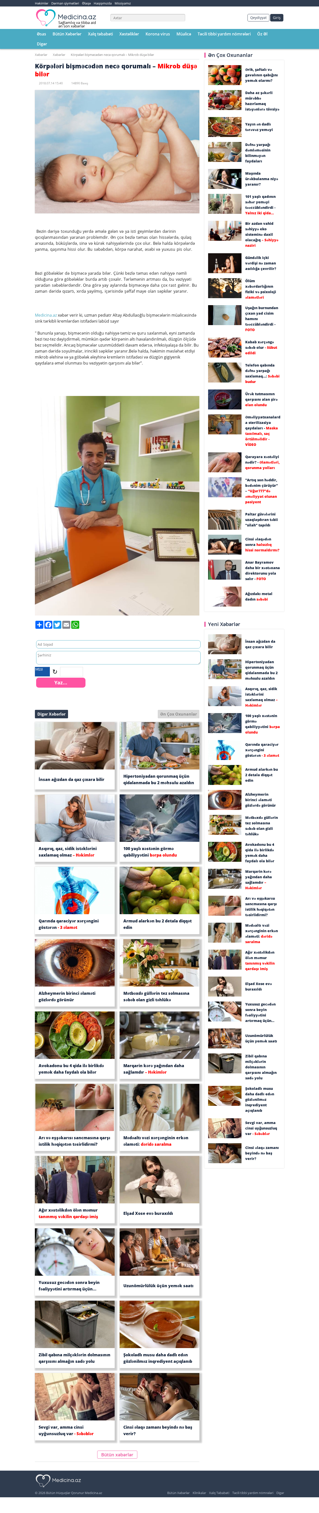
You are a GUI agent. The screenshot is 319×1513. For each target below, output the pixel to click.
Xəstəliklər (129, 34)
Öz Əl (262, 34)
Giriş (277, 17)
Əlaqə (86, 3)
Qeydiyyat (258, 17)
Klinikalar (199, 1493)
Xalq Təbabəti (219, 1493)
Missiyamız (123, 3)
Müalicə (183, 34)
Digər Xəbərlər (51, 714)
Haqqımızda (103, 3)
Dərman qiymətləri (65, 3)
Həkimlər (41, 3)
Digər (42, 44)
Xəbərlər (41, 55)
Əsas (41, 34)
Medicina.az (46, 315)
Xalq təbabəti (100, 34)
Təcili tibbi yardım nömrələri (224, 34)
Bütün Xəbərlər (67, 34)
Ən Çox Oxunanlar (178, 714)
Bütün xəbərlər (117, 1455)
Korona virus (158, 34)
